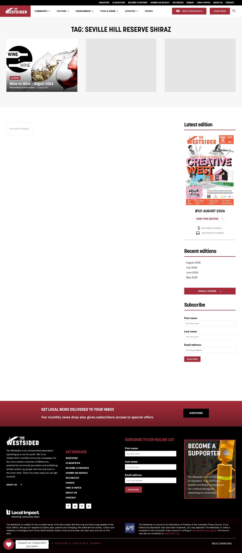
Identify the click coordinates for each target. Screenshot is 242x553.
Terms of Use (79, 543)
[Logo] (16, 11)
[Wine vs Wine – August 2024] (41, 65)
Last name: (190, 331)
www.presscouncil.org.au (204, 530)
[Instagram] (81, 506)
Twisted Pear (225, 543)
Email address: (193, 344)
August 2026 (193, 262)
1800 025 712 (172, 533)
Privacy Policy (61, 543)
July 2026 (191, 267)
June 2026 (192, 272)
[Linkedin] (75, 506)
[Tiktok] (88, 506)
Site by (215, 543)
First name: (191, 318)
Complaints (95, 543)
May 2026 (191, 277)
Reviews (15, 78)
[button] (234, 11)
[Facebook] (68, 506)
